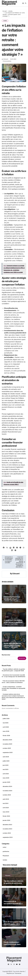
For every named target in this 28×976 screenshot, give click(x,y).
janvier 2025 (6, 782)
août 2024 (6, 799)
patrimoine (6, 851)
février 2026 (6, 735)
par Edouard (5, 59)
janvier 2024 (6, 820)
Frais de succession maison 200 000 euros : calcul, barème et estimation (14, 924)
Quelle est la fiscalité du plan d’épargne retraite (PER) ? (12, 646)
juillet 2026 (6, 718)
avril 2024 (6, 807)
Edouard (16, 573)
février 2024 (6, 816)
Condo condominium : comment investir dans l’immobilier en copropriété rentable (13, 688)
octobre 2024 (7, 795)
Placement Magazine (14, 959)
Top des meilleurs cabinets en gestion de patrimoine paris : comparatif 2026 (13, 883)
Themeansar (17, 973)
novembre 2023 (7, 829)
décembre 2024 (7, 786)
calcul (4, 847)
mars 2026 (6, 731)
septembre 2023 (7, 837)
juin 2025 (5, 765)
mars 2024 (6, 812)
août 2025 (6, 756)
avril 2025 (6, 773)
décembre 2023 (7, 824)
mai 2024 (5, 803)
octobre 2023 (7, 833)
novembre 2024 (7, 790)
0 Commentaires (7, 61)
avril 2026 (6, 727)
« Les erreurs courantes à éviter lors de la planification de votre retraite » (14, 622)
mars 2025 (6, 778)
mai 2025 (5, 769)
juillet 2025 (6, 761)
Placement (6, 855)
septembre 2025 (7, 752)
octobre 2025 (7, 748)
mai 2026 (5, 723)
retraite (5, 20)
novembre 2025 (7, 744)
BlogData (9, 973)
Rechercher (6, 655)
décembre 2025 (7, 739)
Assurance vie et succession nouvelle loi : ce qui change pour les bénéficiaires (13, 904)
